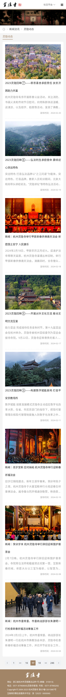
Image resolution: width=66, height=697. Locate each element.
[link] (4, 29)
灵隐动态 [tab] (8, 36)
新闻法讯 (14, 29)
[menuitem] (50, 5)
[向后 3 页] (45, 663)
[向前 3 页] (20, 663)
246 (52, 662)
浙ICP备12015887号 (47, 689)
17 (33, 662)
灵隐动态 (29, 29)
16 (26, 662)
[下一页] (58, 663)
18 (39, 662)
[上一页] (7, 663)
